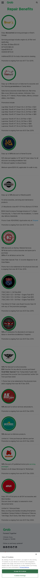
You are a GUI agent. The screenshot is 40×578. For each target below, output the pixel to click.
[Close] (36, 554)
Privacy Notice (24, 567)
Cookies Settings (20, 575)
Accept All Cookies (20, 571)
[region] (20, 565)
